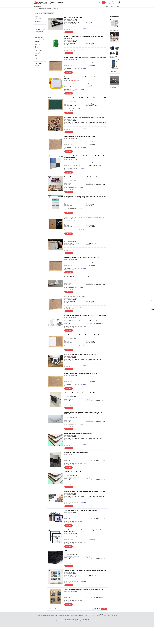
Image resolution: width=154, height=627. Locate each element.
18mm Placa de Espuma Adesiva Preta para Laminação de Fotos (80, 392)
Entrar (119, 3)
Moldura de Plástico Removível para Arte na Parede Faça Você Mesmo (81, 238)
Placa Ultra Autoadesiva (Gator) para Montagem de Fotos (78, 276)
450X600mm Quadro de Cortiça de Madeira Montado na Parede (79, 136)
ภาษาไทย (100, 615)
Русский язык (81, 615)
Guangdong (38, 52)
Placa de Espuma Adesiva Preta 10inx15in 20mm (76, 452)
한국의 (86, 615)
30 (55, 608)
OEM (36, 46)
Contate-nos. (38, 65)
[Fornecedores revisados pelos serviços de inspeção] (40, 29)
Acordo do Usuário (65, 614)
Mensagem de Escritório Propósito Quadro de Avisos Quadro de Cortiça (81, 257)
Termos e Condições (77, 622)
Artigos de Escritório (38, 18)
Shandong (37, 55)
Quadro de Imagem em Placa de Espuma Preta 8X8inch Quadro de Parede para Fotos (85, 570)
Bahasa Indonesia (114, 615)
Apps (112, 6)
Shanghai (37, 56)
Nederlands (93, 615)
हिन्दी (97, 615)
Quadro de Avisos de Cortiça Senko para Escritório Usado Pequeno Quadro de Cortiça (85, 57)
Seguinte (103, 608)
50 (57, 608)
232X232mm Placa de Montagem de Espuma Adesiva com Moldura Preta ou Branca (84, 117)
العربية (89, 615)
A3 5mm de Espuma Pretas (72, 550)
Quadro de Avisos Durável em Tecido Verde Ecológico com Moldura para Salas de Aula (85, 97)
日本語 (56, 615)
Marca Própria (38, 44)
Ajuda (107, 6)
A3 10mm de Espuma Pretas (73, 17)
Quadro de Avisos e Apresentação (38, 21)
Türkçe (104, 615)
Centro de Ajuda (53, 614)
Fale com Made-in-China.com (83, 614)
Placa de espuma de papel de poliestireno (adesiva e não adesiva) (80, 354)
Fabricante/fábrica (39, 37)
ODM (36, 47)
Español (64, 615)
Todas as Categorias (39, 6)
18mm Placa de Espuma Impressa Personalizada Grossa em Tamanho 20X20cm (83, 589)
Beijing (36, 58)
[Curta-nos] (100, 614)
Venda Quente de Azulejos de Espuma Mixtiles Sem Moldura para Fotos (81, 176)
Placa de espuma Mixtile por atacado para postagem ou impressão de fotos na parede (85, 491)
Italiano (76, 615)
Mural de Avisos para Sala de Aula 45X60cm (75, 296)
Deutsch (68, 615)
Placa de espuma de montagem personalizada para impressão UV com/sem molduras (85, 315)
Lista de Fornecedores (48, 13)
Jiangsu (37, 53)
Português (72, 615)
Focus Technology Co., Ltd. (75, 619)
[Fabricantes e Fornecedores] (40, 2)
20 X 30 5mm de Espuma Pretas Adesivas (76, 471)
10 (52, 608)
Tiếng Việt (108, 615)
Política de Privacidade (73, 614)
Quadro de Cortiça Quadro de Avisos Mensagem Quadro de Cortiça (80, 373)
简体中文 (48, 615)
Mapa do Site (91, 614)
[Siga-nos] (102, 614)
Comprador (99, 6)
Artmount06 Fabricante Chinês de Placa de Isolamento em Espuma (80, 510)
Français (60, 615)
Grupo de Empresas (39, 39)
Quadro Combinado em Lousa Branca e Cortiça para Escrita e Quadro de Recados (84, 334)
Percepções (96, 614)
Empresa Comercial (39, 35)
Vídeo (49, 97)
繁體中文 (52, 615)
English (44, 615)
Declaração (59, 614)
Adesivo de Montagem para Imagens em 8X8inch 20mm (78, 433)
